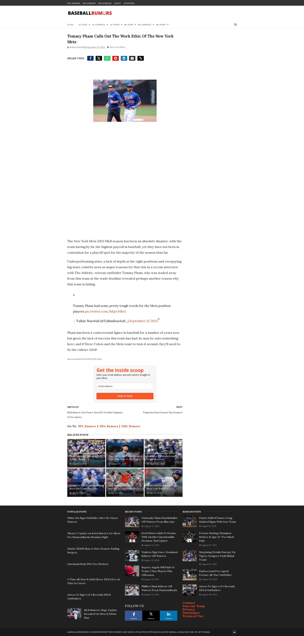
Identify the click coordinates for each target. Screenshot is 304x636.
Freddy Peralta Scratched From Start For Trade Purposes (86, 487)
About (117, 3)
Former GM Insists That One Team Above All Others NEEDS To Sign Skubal (86, 456)
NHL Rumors (104, 3)
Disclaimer (191, 613)
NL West (161, 24)
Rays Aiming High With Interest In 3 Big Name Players (124, 487)
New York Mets (117, 47)
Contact (189, 603)
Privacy (189, 609)
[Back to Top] (234, 632)
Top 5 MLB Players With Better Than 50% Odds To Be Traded (125, 458)
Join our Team (194, 606)
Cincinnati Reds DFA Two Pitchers (87, 564)
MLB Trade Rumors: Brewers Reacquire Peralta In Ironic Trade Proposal (162, 456)
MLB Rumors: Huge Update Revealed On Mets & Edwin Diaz (100, 613)
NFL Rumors (73, 3)
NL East (128, 24)
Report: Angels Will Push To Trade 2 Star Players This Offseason (158, 571)
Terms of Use (193, 616)
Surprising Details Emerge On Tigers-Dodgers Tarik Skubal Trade (217, 556)
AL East (83, 24)
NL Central (145, 24)
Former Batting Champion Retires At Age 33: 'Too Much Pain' (216, 537)
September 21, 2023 (143, 321)
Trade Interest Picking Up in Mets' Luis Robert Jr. (162, 487)
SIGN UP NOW (125, 396)
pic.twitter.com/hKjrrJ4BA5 (105, 311)
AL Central (98, 24)
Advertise (129, 3)
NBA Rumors (89, 3)
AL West (115, 24)
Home (70, 24)
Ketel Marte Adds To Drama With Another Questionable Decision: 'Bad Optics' (159, 537)
